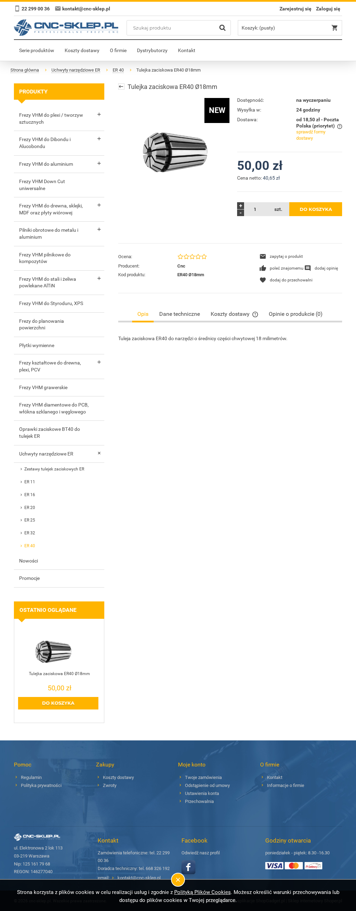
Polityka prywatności (41, 785)
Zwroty (109, 785)
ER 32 (29, 533)
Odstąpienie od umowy (207, 785)
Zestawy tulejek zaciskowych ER (54, 469)
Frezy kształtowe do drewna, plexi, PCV (50, 366)
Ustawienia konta (202, 793)
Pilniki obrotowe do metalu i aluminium (48, 233)
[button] (281, 256)
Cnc (181, 266)
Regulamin (31, 777)
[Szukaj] (222, 27)
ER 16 (29, 494)
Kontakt (274, 777)
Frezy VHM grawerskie (43, 387)
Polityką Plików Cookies (202, 892)
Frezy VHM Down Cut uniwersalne (42, 185)
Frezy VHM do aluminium (46, 164)
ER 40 (29, 545)
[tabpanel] (230, 338)
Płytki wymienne (36, 345)
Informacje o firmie (285, 785)
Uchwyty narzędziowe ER (46, 454)
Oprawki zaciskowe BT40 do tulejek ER (49, 432)
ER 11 (29, 481)
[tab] (143, 314)
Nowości (28, 561)
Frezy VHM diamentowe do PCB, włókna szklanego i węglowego (54, 408)
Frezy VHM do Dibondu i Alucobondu (45, 143)
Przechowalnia (199, 801)
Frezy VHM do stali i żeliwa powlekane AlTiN (47, 282)
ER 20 (29, 507)
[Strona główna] (66, 27)
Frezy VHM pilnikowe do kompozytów (45, 258)
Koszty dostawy (118, 777)
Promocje (29, 578)
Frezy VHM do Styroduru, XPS (51, 303)
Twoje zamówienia (203, 777)
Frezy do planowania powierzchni (41, 324)
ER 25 (29, 520)
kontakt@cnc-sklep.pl (139, 877)
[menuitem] (36, 50)
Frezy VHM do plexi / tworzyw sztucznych (51, 118)
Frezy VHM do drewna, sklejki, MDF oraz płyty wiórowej (51, 209)
